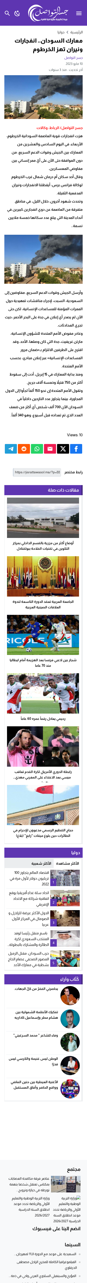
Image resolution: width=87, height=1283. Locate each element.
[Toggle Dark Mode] (17, 13)
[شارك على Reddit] (24, 449)
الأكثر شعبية (41, 863)
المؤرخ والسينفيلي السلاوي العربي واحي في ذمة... (42, 1276)
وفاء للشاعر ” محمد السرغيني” (35, 1035)
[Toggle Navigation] (80, 13)
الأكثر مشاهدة (67, 863)
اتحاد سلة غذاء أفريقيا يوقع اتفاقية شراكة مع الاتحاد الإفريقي (29, 898)
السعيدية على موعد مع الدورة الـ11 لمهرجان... (45, 1254)
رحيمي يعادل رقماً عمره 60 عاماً (43, 719)
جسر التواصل (73, 58)
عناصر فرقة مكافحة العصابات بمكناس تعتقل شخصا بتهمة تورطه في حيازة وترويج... (29, 1184)
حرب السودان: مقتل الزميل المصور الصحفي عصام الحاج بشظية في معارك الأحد (28, 959)
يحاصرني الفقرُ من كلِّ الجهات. (36, 989)
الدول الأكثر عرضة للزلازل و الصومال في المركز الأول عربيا (28, 918)
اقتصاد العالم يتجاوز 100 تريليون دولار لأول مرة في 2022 (29, 878)
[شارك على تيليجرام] (11, 449)
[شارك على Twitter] (63, 449)
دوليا (61, 32)
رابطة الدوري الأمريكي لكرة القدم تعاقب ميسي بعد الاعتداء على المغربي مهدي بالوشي (43, 777)
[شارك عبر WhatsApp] (37, 449)
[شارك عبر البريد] (50, 449)
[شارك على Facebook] (76, 449)
